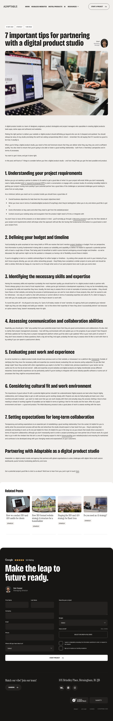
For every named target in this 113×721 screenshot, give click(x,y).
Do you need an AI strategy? (95, 515)
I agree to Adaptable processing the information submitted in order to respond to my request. (86, 643)
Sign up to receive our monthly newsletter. (76, 648)
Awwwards (95, 359)
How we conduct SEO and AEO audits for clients (18, 515)
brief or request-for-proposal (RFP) (33, 183)
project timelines (76, 244)
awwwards (61, 688)
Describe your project (65, 600)
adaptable (10, 6)
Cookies (92, 709)
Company (8, 611)
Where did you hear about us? (14, 643)
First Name (8, 600)
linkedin (68, 688)
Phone (7, 633)
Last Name (34, 600)
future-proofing (67, 435)
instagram (75, 688)
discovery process (79, 218)
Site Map (83, 709)
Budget (61, 618)
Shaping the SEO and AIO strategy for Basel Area (69, 515)
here (77, 471)
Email (6, 622)
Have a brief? (62, 629)
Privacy (76, 709)
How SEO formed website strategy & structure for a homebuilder (44, 515)
